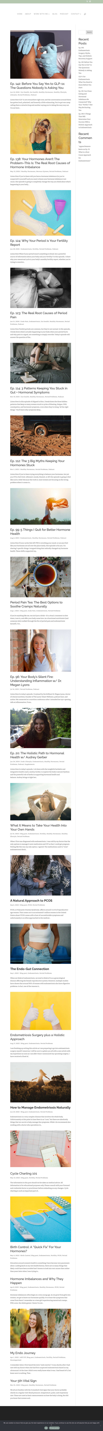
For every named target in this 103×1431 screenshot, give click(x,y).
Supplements (30, 764)
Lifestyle (13, 95)
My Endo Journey (23, 1353)
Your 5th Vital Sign (23, 1381)
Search (89, 32)
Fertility (36, 249)
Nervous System (42, 171)
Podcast (64, 14)
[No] (100, 1426)
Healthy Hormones (46, 92)
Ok (46, 1428)
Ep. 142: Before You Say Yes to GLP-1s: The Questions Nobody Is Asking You (85, 67)
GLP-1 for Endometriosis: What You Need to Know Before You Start (85, 82)
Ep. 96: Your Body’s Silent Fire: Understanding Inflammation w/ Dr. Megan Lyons (36, 681)
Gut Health (25, 92)
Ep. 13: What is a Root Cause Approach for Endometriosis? (85, 155)
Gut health (34, 92)
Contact (75, 14)
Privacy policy (54, 1428)
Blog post (23, 611)
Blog (55, 14)
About (28, 14)
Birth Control (25, 1255)
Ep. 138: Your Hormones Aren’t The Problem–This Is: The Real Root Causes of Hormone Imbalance (40, 163)
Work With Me (41, 14)
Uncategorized (15, 1360)
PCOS (30, 905)
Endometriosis (26, 249)
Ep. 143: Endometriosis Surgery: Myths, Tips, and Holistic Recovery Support (85, 53)
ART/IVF (23, 1357)
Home (19, 14)
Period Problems (24, 95)
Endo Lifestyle (26, 761)
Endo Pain (24, 321)
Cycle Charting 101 (23, 1173)
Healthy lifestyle (60, 92)
